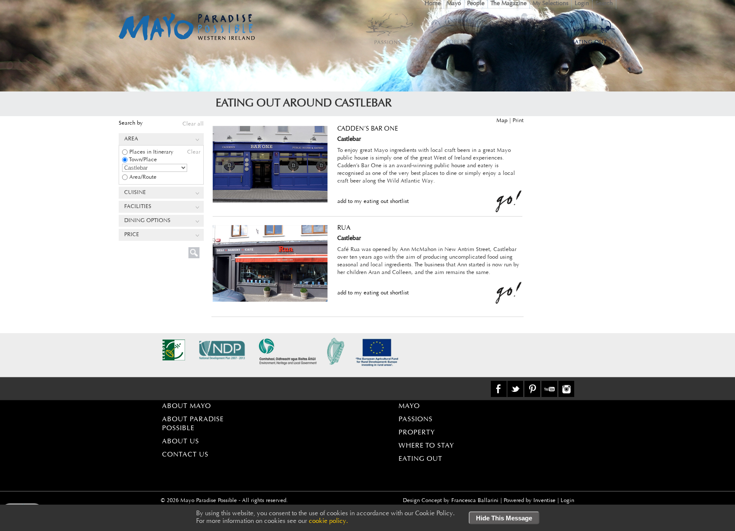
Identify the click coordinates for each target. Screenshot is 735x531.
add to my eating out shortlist (373, 201)
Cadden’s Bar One (367, 129)
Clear (193, 152)
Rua (343, 228)
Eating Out (420, 459)
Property (417, 432)
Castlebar (349, 140)
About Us (180, 441)
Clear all (193, 124)
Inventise (544, 500)
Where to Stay (426, 445)
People (475, 4)
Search (604, 4)
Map (501, 120)
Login (582, 4)
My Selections (550, 4)
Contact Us (185, 454)
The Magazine (508, 4)
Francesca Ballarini (475, 500)
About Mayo (186, 406)
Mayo (454, 4)
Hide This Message (504, 518)
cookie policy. (328, 521)
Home (432, 4)
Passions (416, 419)
